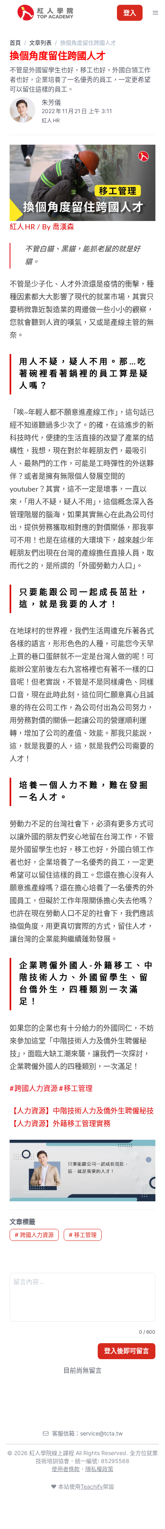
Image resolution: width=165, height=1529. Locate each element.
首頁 (15, 42)
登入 (129, 13)
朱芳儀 (51, 102)
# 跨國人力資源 (34, 1234)
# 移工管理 (83, 1234)
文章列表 (40, 42)
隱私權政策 (99, 1468)
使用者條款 (66, 1468)
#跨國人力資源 (34, 1089)
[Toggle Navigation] (155, 13)
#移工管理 (76, 1089)
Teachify (91, 1486)
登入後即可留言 (126, 1351)
